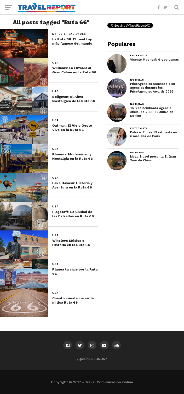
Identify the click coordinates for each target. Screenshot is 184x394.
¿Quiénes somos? (92, 359)
